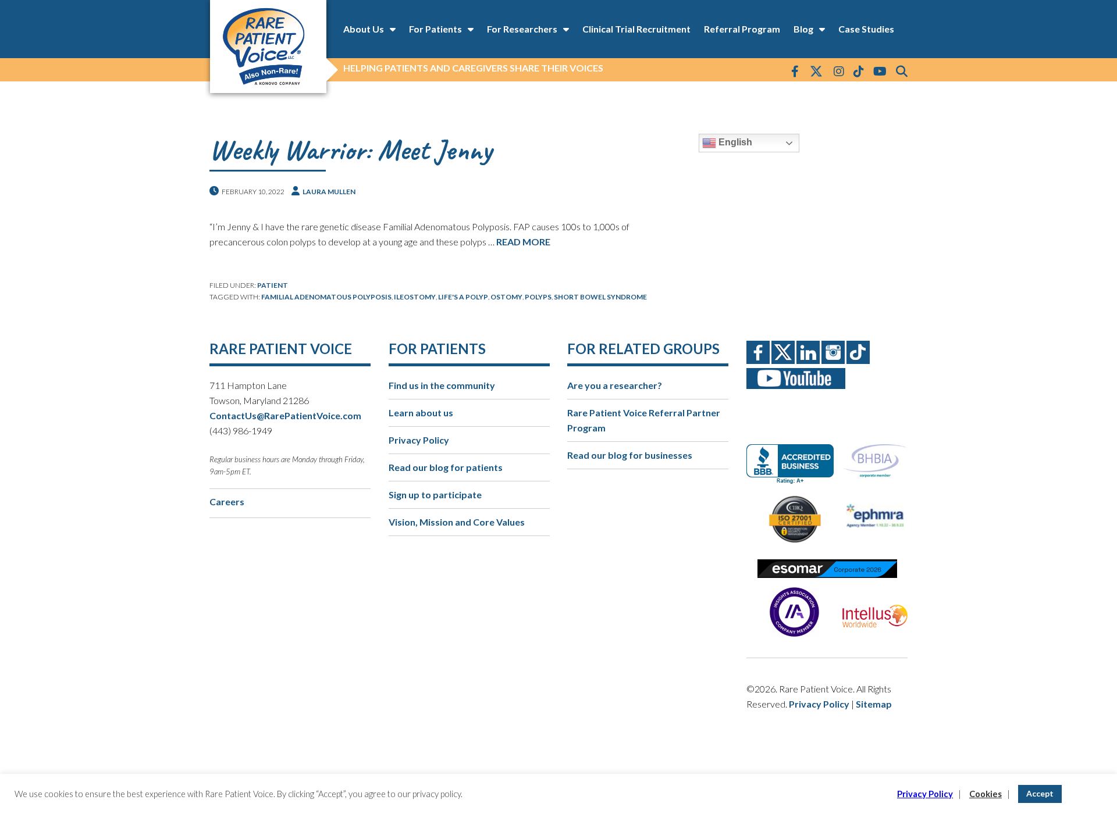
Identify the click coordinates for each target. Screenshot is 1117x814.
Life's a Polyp (463, 296)
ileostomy (415, 296)
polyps (538, 296)
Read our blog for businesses (629, 454)
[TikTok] (858, 71)
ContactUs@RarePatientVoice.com (285, 415)
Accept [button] (1040, 793)
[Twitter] (816, 72)
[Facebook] (795, 71)
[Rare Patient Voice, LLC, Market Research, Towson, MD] (794, 454)
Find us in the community (442, 385)
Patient (272, 285)
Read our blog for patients (446, 467)
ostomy (506, 296)
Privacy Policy (419, 439)
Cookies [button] (985, 794)
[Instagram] (839, 71)
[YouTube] (880, 71)
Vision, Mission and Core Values (457, 521)
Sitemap (874, 703)
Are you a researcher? (614, 385)
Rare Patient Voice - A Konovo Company (267, 46)
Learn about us (421, 412)
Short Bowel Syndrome (600, 296)
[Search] (902, 71)
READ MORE (523, 241)
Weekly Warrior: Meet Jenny (350, 149)
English (734, 142)
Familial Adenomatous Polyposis (326, 296)
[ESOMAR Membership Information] (827, 569)
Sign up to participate (435, 494)
